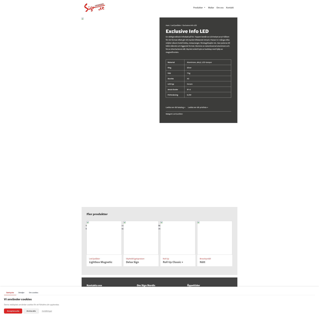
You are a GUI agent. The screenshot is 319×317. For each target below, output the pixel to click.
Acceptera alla (13, 311)
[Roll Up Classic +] (177, 237)
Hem (167, 25)
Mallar (211, 7)
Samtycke (10, 293)
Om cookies (33, 293)
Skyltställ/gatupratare (135, 258)
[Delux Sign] (141, 237)
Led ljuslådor (176, 25)
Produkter (198, 7)
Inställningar (47, 311)
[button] (175, 107)
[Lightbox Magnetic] (104, 237)
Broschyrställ (205, 258)
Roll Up (166, 258)
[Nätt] (214, 237)
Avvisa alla (31, 311)
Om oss (220, 7)
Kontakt (230, 7)
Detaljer (21, 293)
